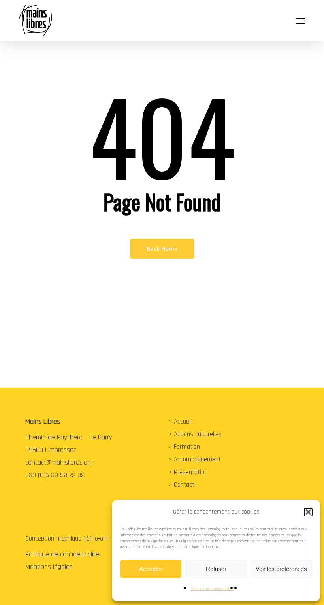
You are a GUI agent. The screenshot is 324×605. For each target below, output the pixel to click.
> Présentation (187, 472)
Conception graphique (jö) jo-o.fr (66, 538)
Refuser (216, 568)
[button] (308, 512)
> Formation (184, 446)
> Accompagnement (194, 459)
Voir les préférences (281, 568)
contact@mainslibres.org (59, 462)
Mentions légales (49, 566)
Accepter (150, 568)
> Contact (181, 484)
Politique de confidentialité (212, 588)
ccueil (184, 421)
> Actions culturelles (195, 434)
